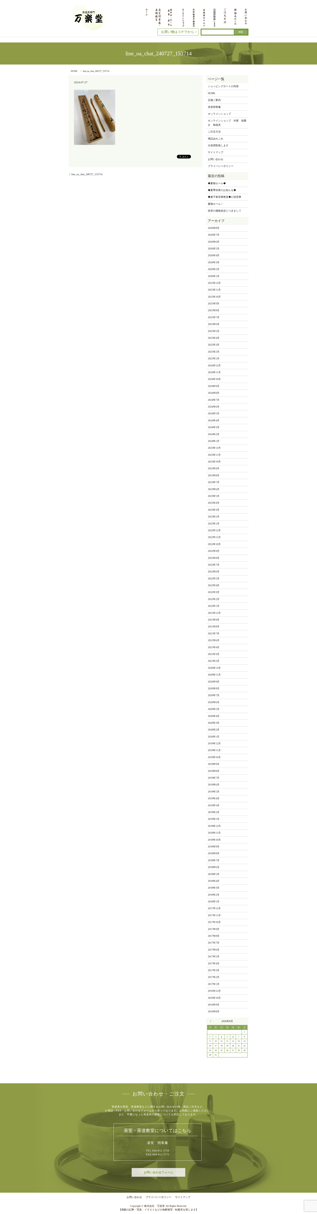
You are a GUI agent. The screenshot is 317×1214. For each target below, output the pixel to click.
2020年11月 (214, 674)
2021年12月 (214, 613)
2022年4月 (213, 585)
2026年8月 (213, 228)
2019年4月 (213, 798)
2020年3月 (213, 723)
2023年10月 (214, 461)
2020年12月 (214, 668)
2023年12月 (214, 448)
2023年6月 (213, 489)
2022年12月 (214, 530)
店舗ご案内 (214, 100)
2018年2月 (213, 894)
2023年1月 (213, 523)
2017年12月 (214, 908)
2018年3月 (213, 887)
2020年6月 (213, 702)
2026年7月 (213, 234)
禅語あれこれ (215, 138)
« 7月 (211, 1021)
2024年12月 (214, 365)
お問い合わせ (215, 159)
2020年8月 (213, 688)
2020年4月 (213, 716)
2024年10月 (214, 379)
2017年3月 (213, 970)
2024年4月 (213, 420)
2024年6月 (213, 406)
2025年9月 (213, 303)
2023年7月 (213, 482)
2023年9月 (213, 468)
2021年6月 (213, 640)
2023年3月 (213, 509)
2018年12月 (214, 826)
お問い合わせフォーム (158, 1172)
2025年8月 (213, 310)
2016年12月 (214, 991)
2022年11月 (214, 537)
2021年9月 (213, 619)
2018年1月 (213, 901)
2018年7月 (213, 860)
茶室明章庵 (214, 107)
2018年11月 (214, 832)
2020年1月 (213, 736)
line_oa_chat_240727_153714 (86, 174)
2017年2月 (213, 977)
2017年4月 (213, 963)
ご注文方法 (214, 131)
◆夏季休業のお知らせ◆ (222, 190)
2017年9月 (213, 929)
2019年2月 (213, 812)
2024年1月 (213, 441)
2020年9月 (213, 681)
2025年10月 (214, 296)
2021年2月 (213, 661)
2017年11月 (214, 915)
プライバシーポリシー (221, 166)
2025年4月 (213, 338)
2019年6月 (213, 784)
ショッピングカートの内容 (223, 86)
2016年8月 (213, 1011)
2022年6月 (213, 571)
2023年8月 (213, 475)
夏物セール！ (215, 204)
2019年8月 (213, 771)
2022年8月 (213, 558)
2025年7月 (213, 317)
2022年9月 (213, 551)
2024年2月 (213, 434)
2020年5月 (213, 709)
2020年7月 (213, 695)
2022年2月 (213, 599)
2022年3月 (213, 592)
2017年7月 (213, 942)
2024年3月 (213, 427)
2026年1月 (213, 276)
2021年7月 (213, 633)
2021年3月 (213, 654)
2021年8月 (213, 626)
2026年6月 (213, 241)
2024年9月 (213, 386)
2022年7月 (213, 564)
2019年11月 (214, 750)
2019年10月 (214, 757)
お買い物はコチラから (177, 32)
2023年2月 (213, 516)
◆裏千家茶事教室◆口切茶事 (224, 197)
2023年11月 (214, 455)
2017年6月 (213, 949)
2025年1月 (213, 358)
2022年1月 (213, 606)
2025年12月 (214, 283)
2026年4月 (213, 255)
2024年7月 (213, 400)
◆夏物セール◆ (217, 183)
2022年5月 (213, 578)
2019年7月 (213, 777)
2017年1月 (213, 984)
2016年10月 (214, 998)
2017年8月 (213, 936)
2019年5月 (213, 791)
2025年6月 (213, 324)
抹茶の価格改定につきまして (224, 210)
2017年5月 (213, 956)
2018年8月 (213, 853)
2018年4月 (213, 881)
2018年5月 (213, 874)
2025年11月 (214, 289)
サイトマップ (215, 152)
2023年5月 (213, 496)
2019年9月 (213, 764)
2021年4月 (213, 647)
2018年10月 (214, 839)
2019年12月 (214, 743)
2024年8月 (213, 393)
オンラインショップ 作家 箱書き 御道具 (227, 122)
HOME (74, 71)
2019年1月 (213, 819)
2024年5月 (213, 413)
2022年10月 (214, 544)
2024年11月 (214, 372)
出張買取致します (218, 145)
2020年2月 (213, 729)
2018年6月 (213, 867)
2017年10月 (214, 922)
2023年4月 (213, 502)
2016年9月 (213, 1004)
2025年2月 (213, 351)
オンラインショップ (219, 114)
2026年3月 (213, 262)
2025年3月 (213, 344)
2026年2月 (213, 269)
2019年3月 (213, 805)
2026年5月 (213, 248)
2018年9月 (213, 846)
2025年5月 (213, 331)
